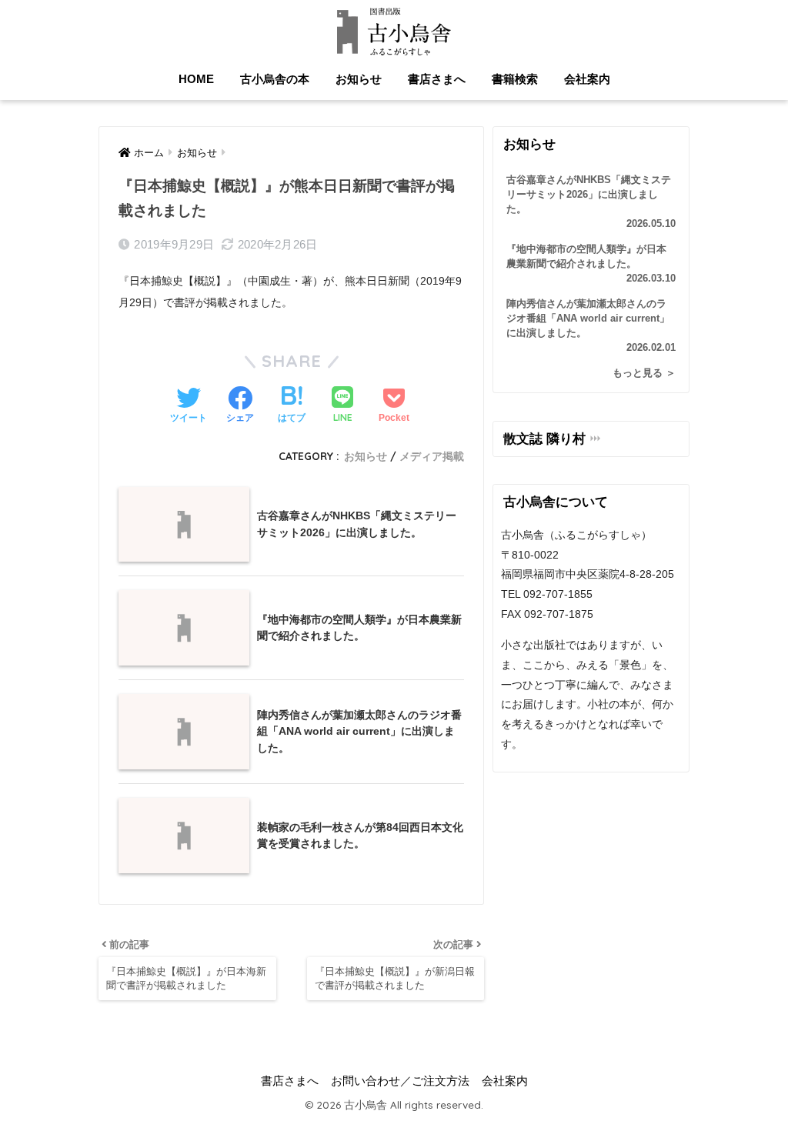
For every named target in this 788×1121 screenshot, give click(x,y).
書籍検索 (515, 78)
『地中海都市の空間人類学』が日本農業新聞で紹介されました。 (591, 264)
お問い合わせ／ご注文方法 (400, 1081)
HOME (196, 78)
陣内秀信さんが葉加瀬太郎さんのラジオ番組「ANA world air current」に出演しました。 (591, 326)
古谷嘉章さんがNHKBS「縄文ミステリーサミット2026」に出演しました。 (591, 202)
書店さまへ (437, 78)
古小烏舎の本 (274, 78)
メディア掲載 (431, 455)
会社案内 (587, 78)
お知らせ (359, 78)
